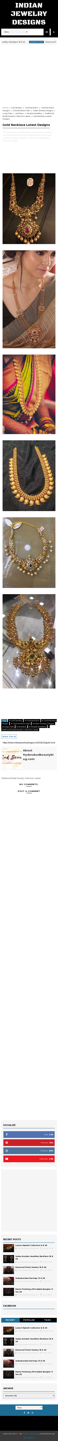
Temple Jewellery (34, 113)
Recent (10, 1320)
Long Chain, (46, 135)
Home (5, 108)
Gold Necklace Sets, (11, 135)
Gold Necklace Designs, (41, 132)
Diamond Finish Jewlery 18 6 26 (30, 1267)
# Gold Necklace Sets (20, 723)
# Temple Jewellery (37, 726)
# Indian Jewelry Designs (43, 723)
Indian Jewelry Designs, (31, 135)
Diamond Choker (21, 42)
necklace (19, 113)
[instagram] (32, 1412)
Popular (29, 1320)
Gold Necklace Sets (21, 110)
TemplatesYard (30, 1434)
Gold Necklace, (24, 132)
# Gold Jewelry (15, 720)
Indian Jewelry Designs (29, 14)
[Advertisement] (29, 76)
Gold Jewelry (16, 108)
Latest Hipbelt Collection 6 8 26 (31, 1245)
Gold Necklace (31, 108)
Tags (47, 1320)
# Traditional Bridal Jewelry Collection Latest (25, 728)
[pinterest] (28, 1412)
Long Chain (7, 113)
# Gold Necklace (32, 720)
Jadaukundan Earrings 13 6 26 (30, 1278)
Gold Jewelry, (11, 132)
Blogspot (29, 1438)
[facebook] (24, 1412)
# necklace (21, 726)
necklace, (7, 138)
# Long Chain (8, 726)
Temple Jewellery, (19, 138)
